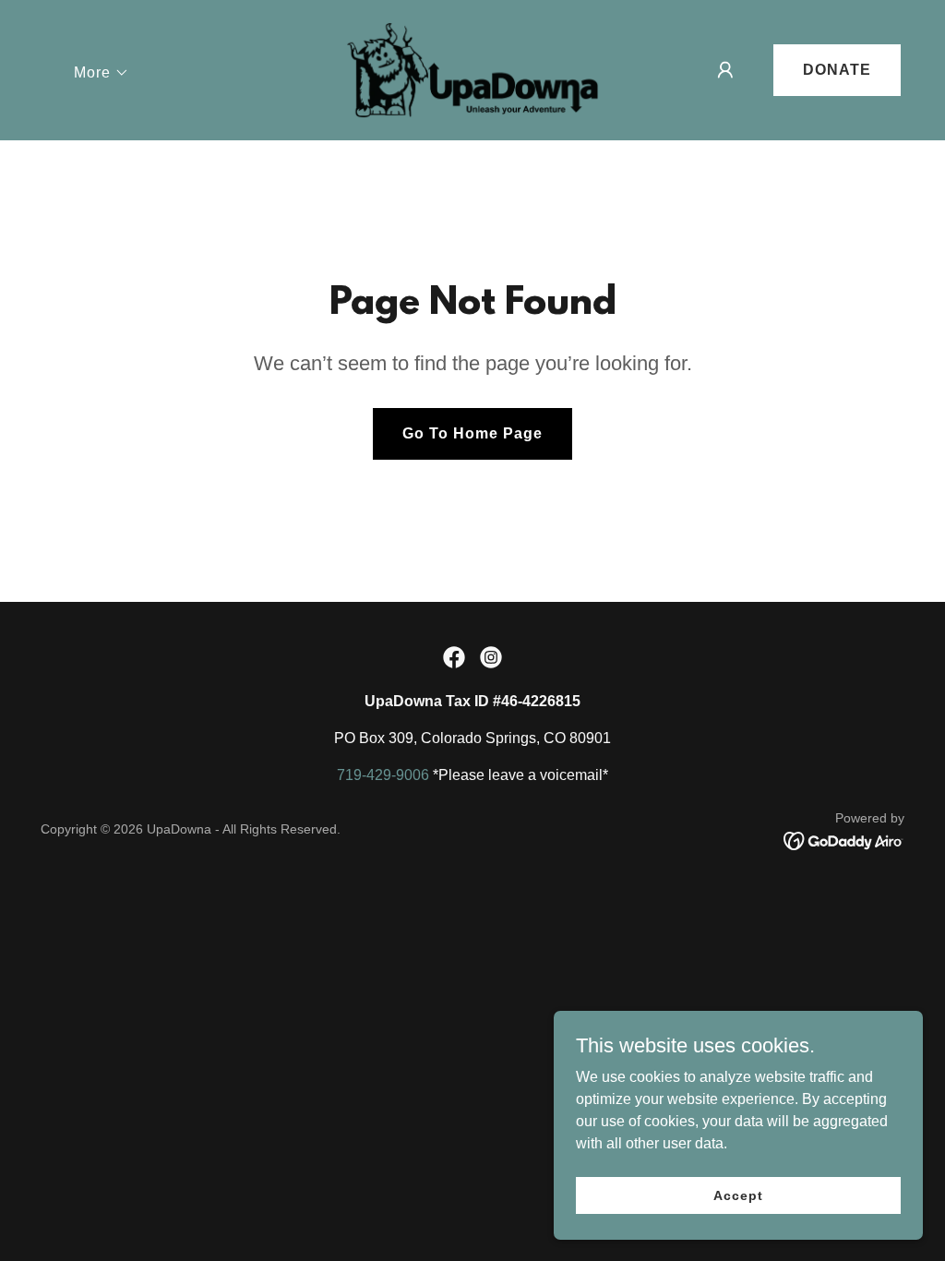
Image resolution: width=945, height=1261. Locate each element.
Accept (737, 1194)
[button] (101, 73)
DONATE (837, 70)
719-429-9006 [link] (383, 775)
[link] (472, 69)
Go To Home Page (472, 433)
